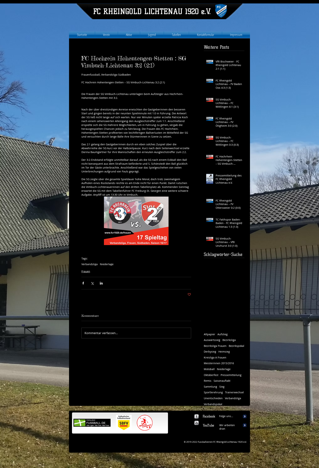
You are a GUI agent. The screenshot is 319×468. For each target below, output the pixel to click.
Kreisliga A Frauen (215, 357)
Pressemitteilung (231, 375)
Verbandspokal (213, 404)
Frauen (85, 271)
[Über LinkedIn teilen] (101, 283)
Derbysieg (210, 351)
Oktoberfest (211, 375)
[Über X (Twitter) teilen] (92, 283)
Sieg (221, 386)
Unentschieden (213, 398)
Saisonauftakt (222, 380)
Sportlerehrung (213, 392)
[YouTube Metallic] (196, 423)
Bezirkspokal (236, 346)
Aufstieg (222, 334)
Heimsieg (224, 351)
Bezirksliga (229, 340)
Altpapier (209, 334)
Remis (207, 380)
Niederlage (107, 264)
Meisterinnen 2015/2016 (219, 363)
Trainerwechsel (234, 392)
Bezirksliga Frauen (215, 346)
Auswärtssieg (212, 340)
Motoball (209, 369)
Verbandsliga (89, 264)
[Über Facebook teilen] (83, 283)
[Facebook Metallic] (196, 416)
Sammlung (210, 386)
